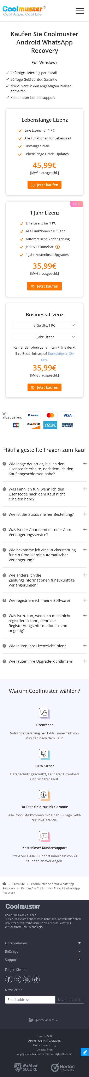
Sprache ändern (44, 1020)
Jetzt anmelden (69, 999)
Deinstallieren (44, 1049)
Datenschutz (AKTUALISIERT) (44, 1040)
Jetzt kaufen (47, 184)
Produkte (18, 884)
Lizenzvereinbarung (44, 1045)
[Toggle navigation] (80, 11)
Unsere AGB (44, 1036)
